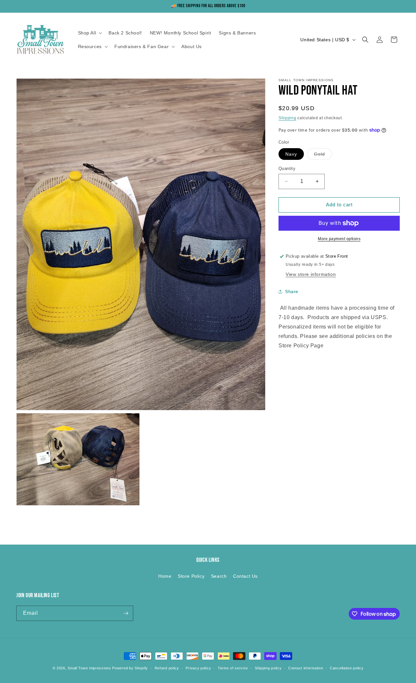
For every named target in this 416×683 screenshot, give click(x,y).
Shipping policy (268, 668)
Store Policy (191, 576)
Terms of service (233, 668)
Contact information (305, 668)
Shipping (287, 118)
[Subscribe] (126, 613)
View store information (311, 274)
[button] (89, 33)
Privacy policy (198, 668)
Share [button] (291, 291)
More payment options (339, 239)
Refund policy (167, 668)
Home (164, 576)
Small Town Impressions (89, 668)
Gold (323, 155)
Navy (291, 154)
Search (219, 576)
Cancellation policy (346, 668)
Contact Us (245, 576)
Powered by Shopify (130, 668)
